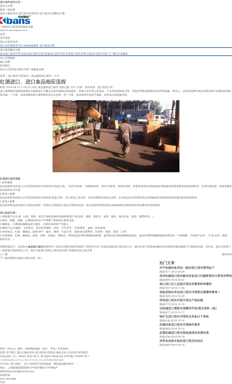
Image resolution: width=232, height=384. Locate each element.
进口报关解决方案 (10, 49)
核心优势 (5, 61)
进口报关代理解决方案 (52, 13)
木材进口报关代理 (76, 53)
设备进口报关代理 (55, 53)
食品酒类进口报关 (41, 75)
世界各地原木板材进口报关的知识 (181, 341)
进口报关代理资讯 (28, 13)
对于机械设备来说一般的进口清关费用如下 (187, 267)
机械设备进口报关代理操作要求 (180, 324)
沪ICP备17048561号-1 (77, 356)
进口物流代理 (47, 45)
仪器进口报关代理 (97, 53)
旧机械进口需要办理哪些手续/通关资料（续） (189, 308)
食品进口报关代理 (10, 53)
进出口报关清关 (9, 41)
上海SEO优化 (29, 360)
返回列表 (227, 254)
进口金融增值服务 (28, 45)
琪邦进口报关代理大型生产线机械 (181, 300)
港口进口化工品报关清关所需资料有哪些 (186, 284)
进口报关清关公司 (10, 2)
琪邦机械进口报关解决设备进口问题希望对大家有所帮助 (196, 276)
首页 (2, 34)
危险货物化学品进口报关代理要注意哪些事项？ (190, 292)
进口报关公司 (105, 87)
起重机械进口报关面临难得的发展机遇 (184, 332)
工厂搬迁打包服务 (118, 53)
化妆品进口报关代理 (32, 53)
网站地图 (58, 360)
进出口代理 (6, 5)
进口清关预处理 (9, 45)
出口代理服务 (7, 58)
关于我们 (11, 352)
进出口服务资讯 (9, 13)
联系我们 (5, 65)
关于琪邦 (5, 38)
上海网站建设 (7, 360)
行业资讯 (72, 352)
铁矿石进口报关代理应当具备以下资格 (184, 316)
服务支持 (61, 352)
